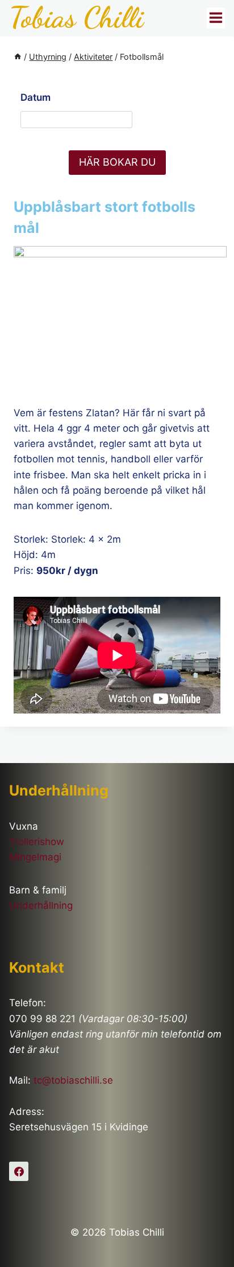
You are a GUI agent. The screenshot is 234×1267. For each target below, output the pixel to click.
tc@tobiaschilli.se (73, 1080)
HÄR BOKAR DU (117, 162)
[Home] (18, 56)
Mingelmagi (35, 857)
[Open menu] (216, 17)
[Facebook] (18, 1171)
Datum (35, 97)
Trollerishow (36, 841)
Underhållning (41, 905)
